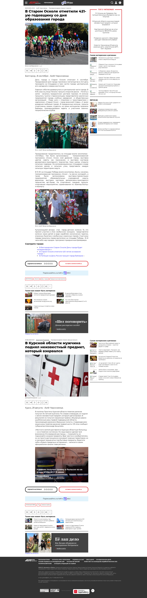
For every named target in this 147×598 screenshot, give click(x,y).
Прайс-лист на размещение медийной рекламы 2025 (100, 561)
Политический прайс (45, 563)
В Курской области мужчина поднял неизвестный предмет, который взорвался (105, 23)
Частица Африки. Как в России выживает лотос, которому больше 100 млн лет (109, 92)
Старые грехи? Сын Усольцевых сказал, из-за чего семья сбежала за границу (109, 377)
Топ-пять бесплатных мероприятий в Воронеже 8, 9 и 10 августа (76, 301)
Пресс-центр (90, 559)
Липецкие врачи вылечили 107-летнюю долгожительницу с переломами (75, 520)
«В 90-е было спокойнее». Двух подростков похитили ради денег (109, 370)
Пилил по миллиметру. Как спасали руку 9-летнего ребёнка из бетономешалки (44, 520)
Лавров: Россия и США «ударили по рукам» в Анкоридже (109, 103)
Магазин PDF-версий (73, 561)
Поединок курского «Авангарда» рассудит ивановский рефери (106, 39)
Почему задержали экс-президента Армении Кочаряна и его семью (109, 123)
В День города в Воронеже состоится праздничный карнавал (44, 294)
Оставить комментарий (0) (73, 263)
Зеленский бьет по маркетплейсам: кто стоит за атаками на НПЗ (109, 129)
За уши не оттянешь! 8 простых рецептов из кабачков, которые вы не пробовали (110, 358)
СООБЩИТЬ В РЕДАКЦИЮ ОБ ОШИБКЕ (65, 563)
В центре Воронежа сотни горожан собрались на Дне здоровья (73, 295)
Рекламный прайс (44, 559)
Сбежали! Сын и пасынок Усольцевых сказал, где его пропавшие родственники (110, 66)
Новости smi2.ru (31, 334)
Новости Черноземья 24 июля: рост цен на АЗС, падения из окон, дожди (44, 527)
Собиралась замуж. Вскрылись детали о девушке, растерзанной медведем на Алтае (108, 72)
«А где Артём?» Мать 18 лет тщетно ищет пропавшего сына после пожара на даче (109, 364)
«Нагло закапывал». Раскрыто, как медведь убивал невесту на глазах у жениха (109, 351)
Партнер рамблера (66, 590)
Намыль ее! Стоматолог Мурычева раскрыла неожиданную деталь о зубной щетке (109, 85)
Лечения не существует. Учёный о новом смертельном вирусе (108, 58)
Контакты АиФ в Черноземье (61, 559)
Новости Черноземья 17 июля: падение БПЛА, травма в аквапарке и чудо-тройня (74, 527)
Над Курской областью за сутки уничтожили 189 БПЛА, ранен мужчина (106, 31)
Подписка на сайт (78, 559)
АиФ (40, 66)
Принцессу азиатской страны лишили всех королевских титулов (109, 116)
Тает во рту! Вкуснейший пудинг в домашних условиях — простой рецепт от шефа (109, 345)
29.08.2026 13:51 (29, 340)
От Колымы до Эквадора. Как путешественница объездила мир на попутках (106, 15)
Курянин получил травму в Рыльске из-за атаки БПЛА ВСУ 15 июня (59, 470)
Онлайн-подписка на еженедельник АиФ (51, 561)
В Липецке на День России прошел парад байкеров (61, 256)
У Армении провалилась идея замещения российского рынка (108, 110)
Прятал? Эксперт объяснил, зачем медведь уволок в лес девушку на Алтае (109, 79)
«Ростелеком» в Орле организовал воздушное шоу (43, 300)
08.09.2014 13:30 (30, 8)
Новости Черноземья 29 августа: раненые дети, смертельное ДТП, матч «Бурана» (106, 46)
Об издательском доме (103, 559)
